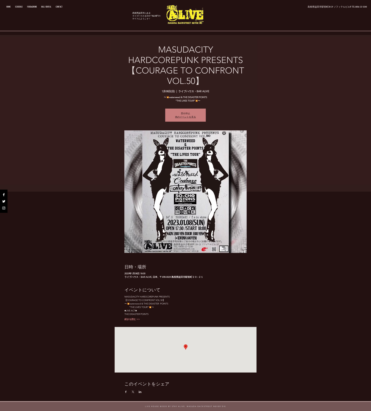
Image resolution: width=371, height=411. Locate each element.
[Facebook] (4, 195)
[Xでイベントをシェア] (133, 392)
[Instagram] (4, 208)
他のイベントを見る (185, 116)
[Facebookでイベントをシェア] (125, 392)
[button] (337, 7)
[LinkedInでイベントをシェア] (140, 392)
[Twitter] (4, 201)
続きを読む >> (132, 319)
